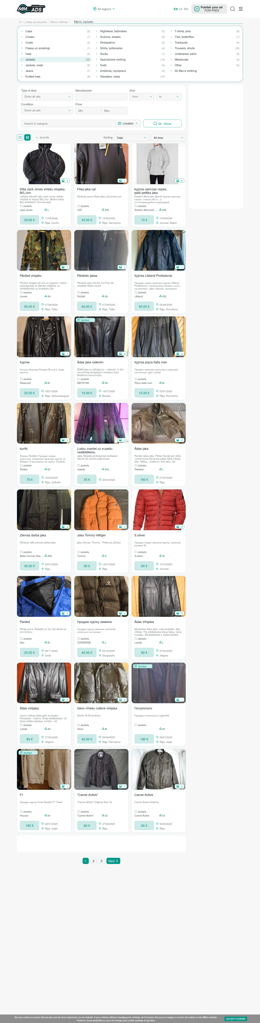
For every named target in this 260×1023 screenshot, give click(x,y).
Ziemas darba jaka (33, 535)
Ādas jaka (141, 449)
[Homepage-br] (20, 22)
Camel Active (143, 795)
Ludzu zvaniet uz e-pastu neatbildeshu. (94, 450)
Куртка (25, 362)
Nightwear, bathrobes (113, 31)
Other (178, 65)
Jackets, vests (34, 65)
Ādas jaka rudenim (90, 362)
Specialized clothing (113, 59)
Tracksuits (181, 42)
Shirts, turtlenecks (111, 48)
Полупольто (143, 708)
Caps (28, 31)
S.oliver (139, 535)
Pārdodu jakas (87, 276)
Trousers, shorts (185, 48)
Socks (104, 54)
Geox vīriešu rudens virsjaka (97, 708)
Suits (103, 65)
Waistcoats (181, 59)
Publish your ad (212, 7)
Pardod (25, 622)
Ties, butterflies (184, 37)
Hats (28, 54)
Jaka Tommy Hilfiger (91, 535)
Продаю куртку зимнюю (94, 622)
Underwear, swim (186, 54)
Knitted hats (32, 76)
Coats (29, 42)
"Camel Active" (87, 795)
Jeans (29, 71)
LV (181, 9)
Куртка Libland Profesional (153, 276)
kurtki (24, 449)
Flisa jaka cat (86, 189)
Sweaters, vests (110, 76)
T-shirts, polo (183, 31)
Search (232, 9)
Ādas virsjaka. (30, 708)
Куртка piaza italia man (150, 362)
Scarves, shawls (110, 37)
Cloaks (29, 37)
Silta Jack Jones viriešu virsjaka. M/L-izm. (42, 190)
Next (111, 860)
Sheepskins (107, 42)
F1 (22, 795)
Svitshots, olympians (113, 71)
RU (186, 9)
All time (158, 138)
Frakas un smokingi (37, 48)
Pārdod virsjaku (31, 276)
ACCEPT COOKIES (235, 1018)
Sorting (107, 137)
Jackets (30, 59)
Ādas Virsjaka (144, 622)
